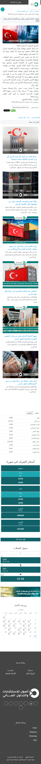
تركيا (28, 117)
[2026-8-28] (10, 633)
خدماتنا (30, 670)
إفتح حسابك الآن (20, 539)
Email (35, 728)
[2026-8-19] (20, 629)
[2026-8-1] (5, 616)
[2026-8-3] (30, 621)
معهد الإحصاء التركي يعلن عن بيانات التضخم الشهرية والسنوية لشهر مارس (20, 337)
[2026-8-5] (20, 621)
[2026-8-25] (25, 633)
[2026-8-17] (30, 629)
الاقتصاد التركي (35, 117)
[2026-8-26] (20, 633)
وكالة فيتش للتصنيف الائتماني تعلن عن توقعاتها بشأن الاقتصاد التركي (22, 202)
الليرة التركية (22, 117)
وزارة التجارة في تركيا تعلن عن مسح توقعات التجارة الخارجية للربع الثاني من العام (22, 249)
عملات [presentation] (37, 413)
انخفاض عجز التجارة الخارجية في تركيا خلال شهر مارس (20, 292)
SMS (35, 740)
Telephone (33, 732)
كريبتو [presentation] (30, 413)
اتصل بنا (10, 670)
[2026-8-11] (25, 625)
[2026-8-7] (10, 621)
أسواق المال (30, 673)
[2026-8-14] (10, 625)
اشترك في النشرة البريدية (15, 757)
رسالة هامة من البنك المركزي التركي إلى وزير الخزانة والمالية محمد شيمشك (21, 158)
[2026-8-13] (15, 625)
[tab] (36, 413)
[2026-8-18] (25, 629)
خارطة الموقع (30, 757)
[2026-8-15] (5, 625)
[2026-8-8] (5, 621)
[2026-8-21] (10, 629)
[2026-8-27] (15, 633)
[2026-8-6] (15, 621)
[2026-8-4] (25, 621)
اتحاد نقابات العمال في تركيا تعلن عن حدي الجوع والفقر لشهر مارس (21, 382)
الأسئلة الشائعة (10, 673)
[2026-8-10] (30, 625)
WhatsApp (33, 736)
